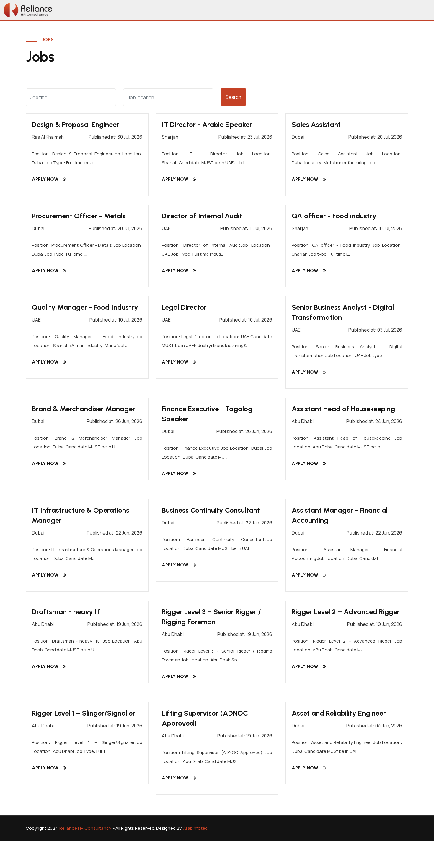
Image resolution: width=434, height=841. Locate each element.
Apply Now (45, 179)
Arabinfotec (195, 828)
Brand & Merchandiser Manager (83, 408)
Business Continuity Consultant (211, 510)
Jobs (48, 39)
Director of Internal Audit (202, 216)
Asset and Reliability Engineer (339, 713)
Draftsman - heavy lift (67, 611)
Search (233, 97)
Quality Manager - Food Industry (85, 307)
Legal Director (184, 307)
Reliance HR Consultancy (85, 828)
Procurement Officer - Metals (79, 216)
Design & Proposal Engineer (75, 124)
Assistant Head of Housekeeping (343, 408)
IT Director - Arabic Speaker (207, 124)
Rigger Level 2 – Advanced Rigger (346, 611)
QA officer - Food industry (334, 216)
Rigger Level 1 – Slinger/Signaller (83, 713)
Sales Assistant (316, 124)
